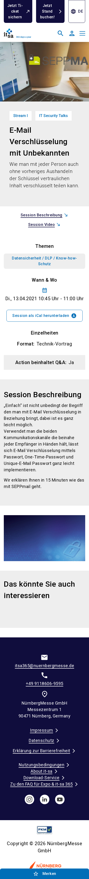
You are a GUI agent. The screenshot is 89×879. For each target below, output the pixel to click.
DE (76, 11)
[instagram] (29, 799)
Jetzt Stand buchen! (47, 11)
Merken (44, 874)
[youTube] (60, 799)
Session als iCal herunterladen (44, 316)
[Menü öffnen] (82, 33)
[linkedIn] (44, 799)
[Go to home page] (23, 35)
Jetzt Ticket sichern (15, 11)
